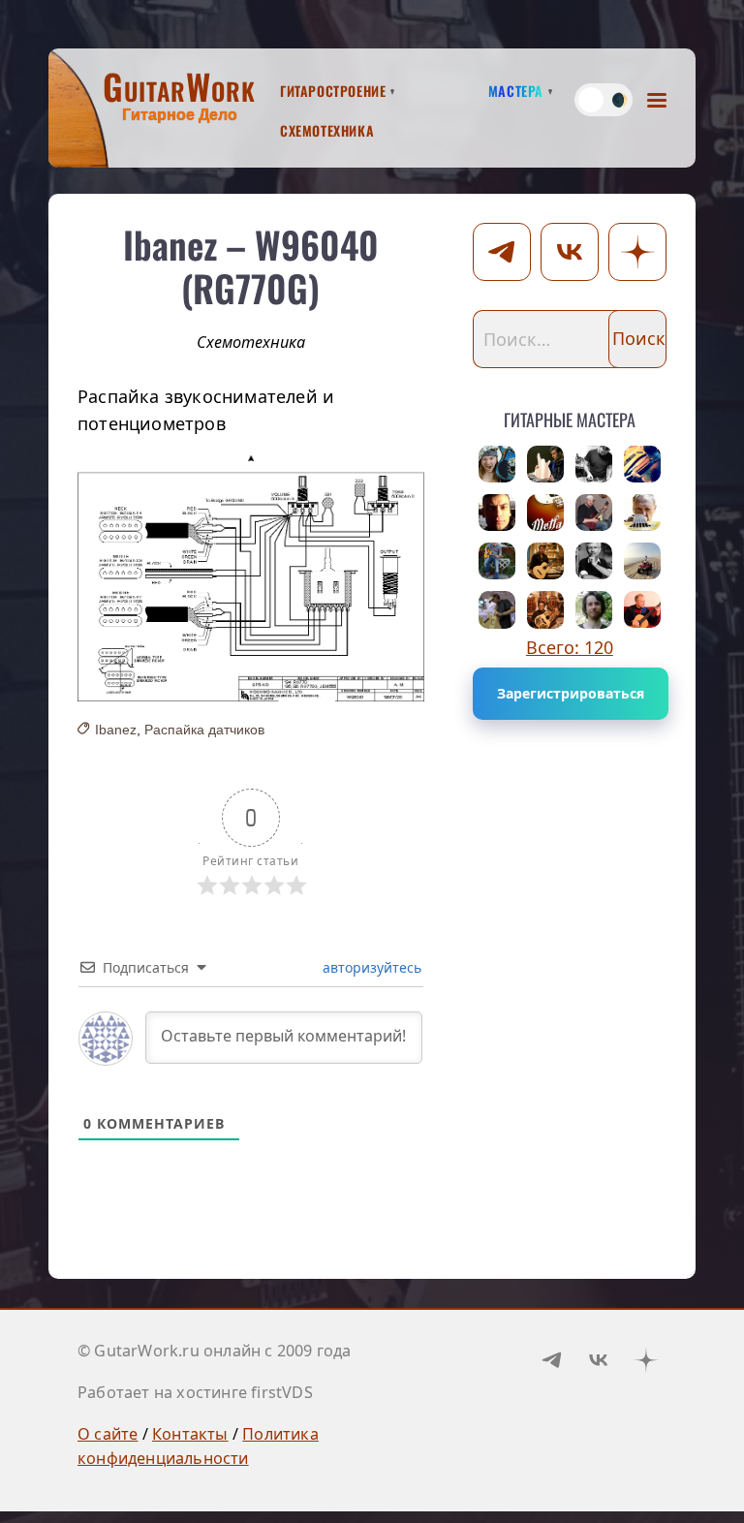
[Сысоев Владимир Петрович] (545, 561)
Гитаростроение (333, 88)
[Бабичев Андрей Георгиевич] (642, 512)
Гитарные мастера (570, 416)
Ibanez (116, 729)
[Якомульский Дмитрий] (593, 512)
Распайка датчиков (204, 729)
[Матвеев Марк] (593, 609)
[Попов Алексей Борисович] (497, 464)
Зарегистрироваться (570, 693)
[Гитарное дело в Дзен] (645, 1360)
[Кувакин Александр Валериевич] (545, 609)
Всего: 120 (569, 647)
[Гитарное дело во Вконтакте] (598, 1360)
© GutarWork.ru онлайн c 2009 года (215, 1350)
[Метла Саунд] (545, 512)
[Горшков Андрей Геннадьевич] (642, 561)
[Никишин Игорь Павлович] (642, 609)
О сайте (108, 1434)
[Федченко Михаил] (593, 561)
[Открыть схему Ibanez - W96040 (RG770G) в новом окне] (251, 578)
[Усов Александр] (593, 464)
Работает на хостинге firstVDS (195, 1392)
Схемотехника (327, 127)
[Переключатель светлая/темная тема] (603, 99)
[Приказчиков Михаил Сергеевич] (545, 464)
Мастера (515, 88)
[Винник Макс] (497, 561)
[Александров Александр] (497, 512)
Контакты (190, 1434)
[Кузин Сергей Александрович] (642, 464)
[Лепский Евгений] (497, 609)
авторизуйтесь (370, 967)
